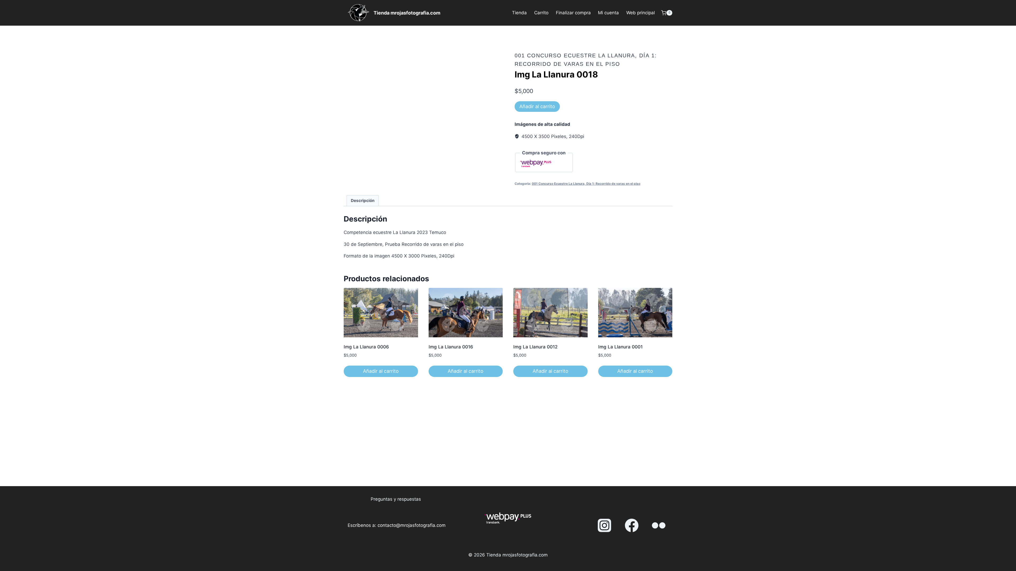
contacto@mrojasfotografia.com (412, 525)
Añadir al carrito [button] (381, 371)
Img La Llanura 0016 (451, 346)
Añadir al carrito (537, 106)
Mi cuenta (608, 12)
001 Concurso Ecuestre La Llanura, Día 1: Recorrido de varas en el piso (586, 184)
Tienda (519, 12)
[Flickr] (658, 525)
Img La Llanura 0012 (535, 346)
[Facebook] (631, 525)
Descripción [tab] (363, 200)
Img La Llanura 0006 (366, 346)
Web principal (640, 12)
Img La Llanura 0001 (620, 346)
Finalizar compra (573, 12)
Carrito (541, 12)
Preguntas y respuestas (396, 499)
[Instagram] (604, 525)
